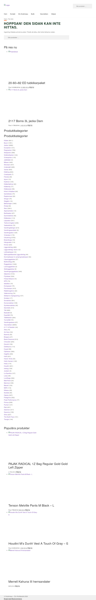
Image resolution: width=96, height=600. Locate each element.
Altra (5, 330)
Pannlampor (8, 288)
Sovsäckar (7, 300)
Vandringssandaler (10, 230)
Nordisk (6, 393)
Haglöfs (6, 354)
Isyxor (6, 179)
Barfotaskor (8, 213)
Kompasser (8, 286)
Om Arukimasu (23, 14)
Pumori (6, 405)
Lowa (6, 376)
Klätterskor (7, 218)
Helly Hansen (8, 361)
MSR (5, 388)
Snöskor (6, 298)
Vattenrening (8, 293)
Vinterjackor (8, 157)
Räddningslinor (9, 291)
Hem (5, 14)
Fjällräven (7, 351)
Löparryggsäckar (9, 259)
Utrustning (7, 237)
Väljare (53, 14)
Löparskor (7, 220)
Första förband (9, 279)
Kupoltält (7, 315)
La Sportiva (8, 373)
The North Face (9, 417)
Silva (5, 414)
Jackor (6, 145)
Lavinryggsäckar (9, 266)
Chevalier (7, 342)
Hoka (6, 363)
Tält (5, 310)
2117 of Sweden (9, 327)
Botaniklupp (8, 240)
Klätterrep (7, 186)
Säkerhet (7, 274)
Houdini (6, 366)
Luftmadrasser (8, 252)
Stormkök (7, 308)
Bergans (7, 337)
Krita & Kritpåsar (9, 191)
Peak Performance (10, 400)
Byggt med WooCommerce (13, 599)
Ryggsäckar (8, 264)
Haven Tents (8, 359)
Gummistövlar (8, 216)
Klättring (6, 172)
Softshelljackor (9, 155)
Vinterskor (7, 235)
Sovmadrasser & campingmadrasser (16, 257)
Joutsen (6, 371)
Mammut (7, 383)
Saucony (7, 412)
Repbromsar (8, 196)
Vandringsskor (9, 233)
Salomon (7, 410)
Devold (6, 344)
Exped (6, 349)
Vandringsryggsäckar (11, 271)
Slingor (6, 199)
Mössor (6, 162)
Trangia (6, 419)
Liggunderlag (8, 247)
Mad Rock (7, 380)
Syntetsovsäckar (9, 305)
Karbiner (7, 182)
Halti (5, 356)
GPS (5, 281)
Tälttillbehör (8, 317)
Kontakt (12, 14)
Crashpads (7, 174)
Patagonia (7, 397)
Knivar (6, 245)
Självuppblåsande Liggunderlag (14, 254)
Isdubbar (7, 283)
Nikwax (6, 390)
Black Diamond (9, 339)
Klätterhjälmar (8, 184)
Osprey (6, 395)
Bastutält (7, 313)
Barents (6, 334)
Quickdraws (8, 194)
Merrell (6, 385)
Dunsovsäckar (9, 303)
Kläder (6, 140)
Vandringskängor (9, 228)
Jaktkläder (7, 160)
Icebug (6, 368)
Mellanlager (8, 203)
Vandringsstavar (9, 322)
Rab (5, 407)
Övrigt (6, 206)
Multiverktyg (8, 262)
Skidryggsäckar (9, 269)
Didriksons (7, 347)
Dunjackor (7, 148)
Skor (5, 208)
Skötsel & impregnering (12, 296)
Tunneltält (7, 320)
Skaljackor (7, 152)
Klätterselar (8, 189)
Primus (6, 402)
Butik (32, 14)
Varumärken (44, 14)
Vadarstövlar (8, 225)
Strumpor (7, 165)
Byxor (6, 143)
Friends (6, 177)
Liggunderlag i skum (10, 249)
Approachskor (8, 211)
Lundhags (7, 378)
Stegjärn (7, 201)
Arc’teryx (7, 332)
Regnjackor (8, 150)
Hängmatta (7, 242)
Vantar (6, 169)
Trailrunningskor (9, 223)
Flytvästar (7, 276)
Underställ (7, 167)
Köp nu (31, 87)
